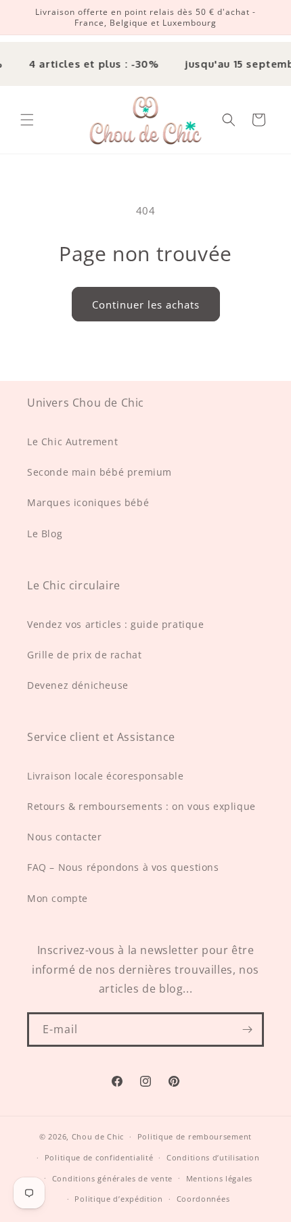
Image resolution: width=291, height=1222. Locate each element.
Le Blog (44, 533)
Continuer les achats (146, 304)
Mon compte (57, 898)
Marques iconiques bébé (88, 502)
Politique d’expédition (118, 1199)
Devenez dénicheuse (78, 685)
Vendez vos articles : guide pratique (115, 624)
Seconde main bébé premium (99, 472)
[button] (27, 120)
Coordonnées (203, 1199)
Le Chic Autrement (72, 441)
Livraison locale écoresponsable (105, 775)
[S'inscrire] (247, 1029)
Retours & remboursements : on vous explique (141, 806)
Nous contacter (64, 836)
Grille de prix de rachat (84, 654)
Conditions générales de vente (112, 1178)
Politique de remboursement (194, 1136)
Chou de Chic (98, 1136)
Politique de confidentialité (99, 1157)
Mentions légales (219, 1178)
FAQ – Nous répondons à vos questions (123, 867)
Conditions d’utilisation (213, 1157)
